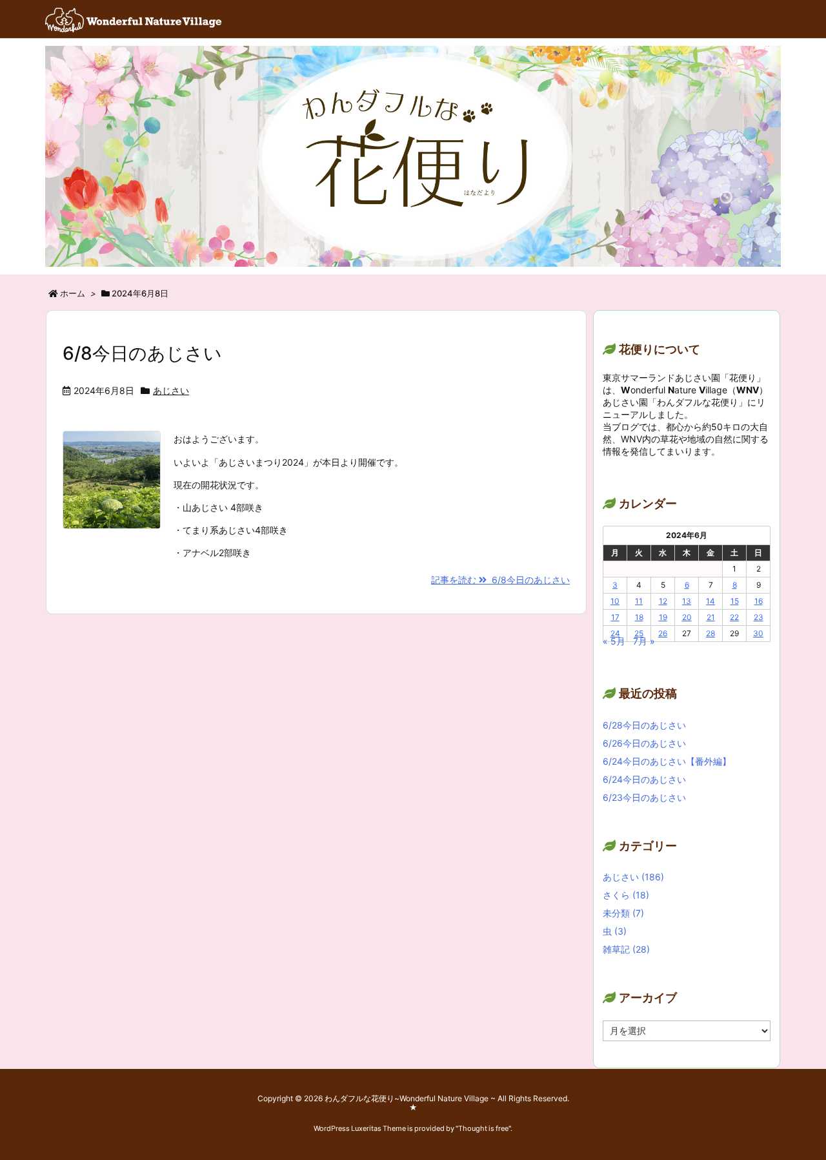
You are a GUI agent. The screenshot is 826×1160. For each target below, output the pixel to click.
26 (662, 633)
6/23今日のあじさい (644, 797)
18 (639, 617)
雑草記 (626, 949)
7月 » (644, 641)
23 (758, 617)
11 (639, 601)
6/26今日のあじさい (644, 743)
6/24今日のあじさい (644, 779)
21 (711, 617)
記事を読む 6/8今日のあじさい (500, 579)
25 (638, 633)
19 (663, 617)
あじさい (171, 390)
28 (710, 633)
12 (663, 601)
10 (615, 601)
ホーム (72, 293)
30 (758, 633)
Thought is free (483, 1128)
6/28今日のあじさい (644, 725)
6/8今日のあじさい (142, 353)
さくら (626, 894)
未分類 (623, 912)
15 (734, 601)
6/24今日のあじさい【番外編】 (667, 761)
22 (734, 617)
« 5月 (614, 641)
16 (758, 601)
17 (615, 617)
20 (687, 617)
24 (615, 633)
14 (710, 601)
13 (686, 601)
